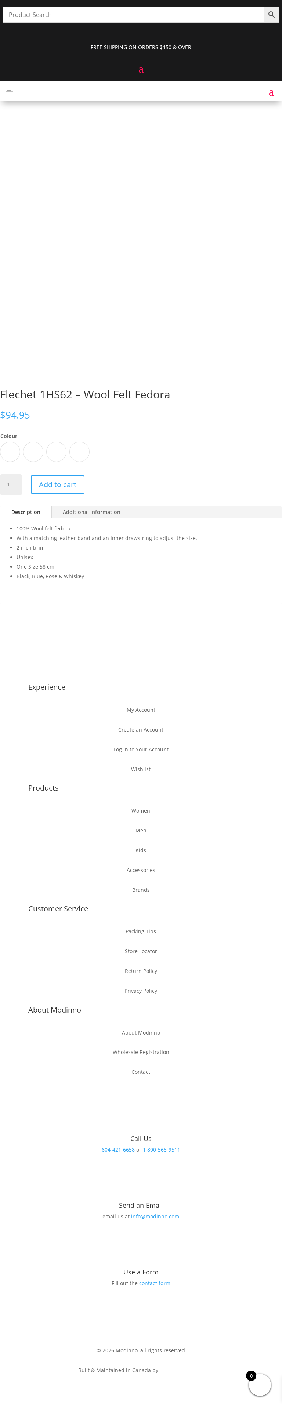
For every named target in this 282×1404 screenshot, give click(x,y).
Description (25, 511)
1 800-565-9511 (161, 1149)
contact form (154, 1283)
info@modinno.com (155, 1216)
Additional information (91, 511)
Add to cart (57, 484)
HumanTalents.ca (182, 1370)
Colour (8, 436)
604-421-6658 (118, 1149)
